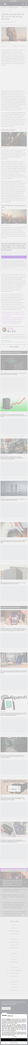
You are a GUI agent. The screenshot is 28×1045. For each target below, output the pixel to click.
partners (8, 1019)
